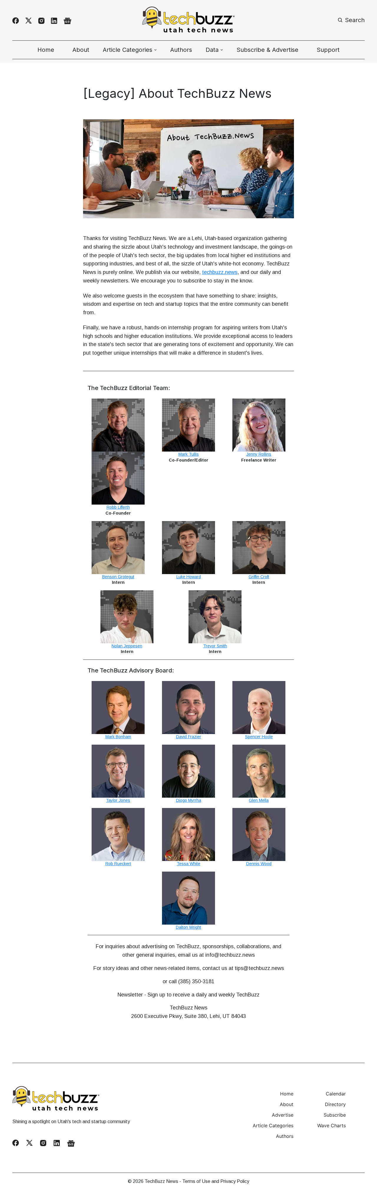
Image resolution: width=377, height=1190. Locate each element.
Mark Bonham (118, 736)
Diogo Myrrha (188, 800)
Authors (181, 49)
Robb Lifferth (118, 507)
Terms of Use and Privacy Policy (215, 1181)
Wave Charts (331, 1125)
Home (45, 49)
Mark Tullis (188, 454)
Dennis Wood (259, 863)
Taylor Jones (118, 800)
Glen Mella (259, 800)
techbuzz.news (219, 272)
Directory (335, 1104)
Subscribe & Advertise (267, 49)
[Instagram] (41, 21)
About (80, 49)
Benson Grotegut (118, 576)
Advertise (282, 1115)
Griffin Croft (259, 576)
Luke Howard (188, 576)
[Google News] (67, 20)
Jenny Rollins (258, 454)
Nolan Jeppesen (127, 646)
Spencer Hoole (259, 736)
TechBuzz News (161, 1181)
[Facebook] (15, 20)
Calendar (336, 1093)
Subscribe (335, 1115)
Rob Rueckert (118, 863)
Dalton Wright (188, 927)
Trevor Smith (215, 646)
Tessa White (188, 863)
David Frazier (188, 736)
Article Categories (273, 1125)
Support (328, 49)
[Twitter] (28, 21)
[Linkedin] (54, 21)
